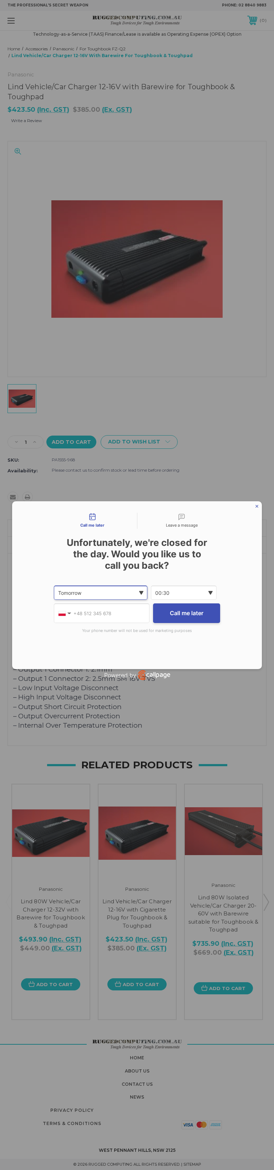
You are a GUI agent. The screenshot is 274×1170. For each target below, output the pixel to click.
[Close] (257, 506)
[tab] (92, 521)
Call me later (186, 613)
